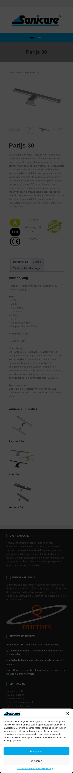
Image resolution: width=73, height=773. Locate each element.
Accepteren (36, 751)
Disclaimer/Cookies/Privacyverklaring (35, 768)
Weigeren (36, 760)
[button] (67, 713)
